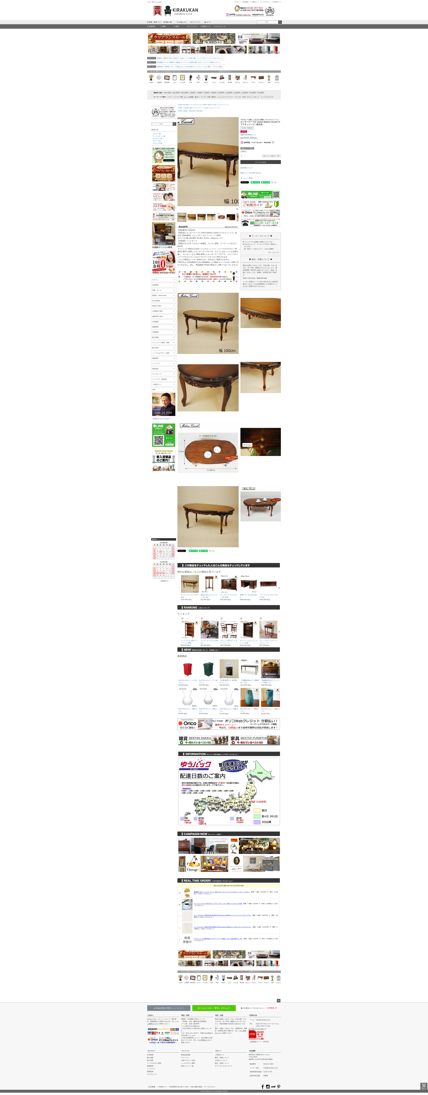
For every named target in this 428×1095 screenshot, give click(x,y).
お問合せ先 (253, 1015)
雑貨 (164, 26)
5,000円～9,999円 (210, 93)
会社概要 (252, 1051)
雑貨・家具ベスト (155, 22)
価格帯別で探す (157, 316)
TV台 (244, 97)
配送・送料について (222, 1057)
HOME (180, 104)
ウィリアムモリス (267, 97)
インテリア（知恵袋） (160, 379)
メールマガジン (266, 2)
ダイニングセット (253, 97)
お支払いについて (221, 1060)
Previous (180, 162)
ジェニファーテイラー (225, 97)
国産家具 (155, 358)
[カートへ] (423, 1087)
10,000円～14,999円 (225, 93)
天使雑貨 (155, 332)
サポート (218, 1051)
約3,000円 (184, 93)
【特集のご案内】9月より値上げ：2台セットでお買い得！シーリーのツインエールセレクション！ (186, 58)
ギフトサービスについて (223, 1066)
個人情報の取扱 (196, 1087)
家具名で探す (157, 306)
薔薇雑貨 (155, 327)
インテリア (193, 26)
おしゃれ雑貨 (188, 97)
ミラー (169, 97)
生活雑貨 (155, 321)
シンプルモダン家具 (154, 1063)
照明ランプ (206, 26)
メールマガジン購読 (188, 1063)
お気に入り (183, 22)
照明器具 (155, 369)
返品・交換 (219, 1015)
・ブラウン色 (156, 134)
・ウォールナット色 (158, 136)
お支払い (151, 1015)
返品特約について (246, 168)
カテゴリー (151, 1051)
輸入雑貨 (155, 337)
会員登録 (245, 2)
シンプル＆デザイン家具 (160, 353)
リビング (197, 108)
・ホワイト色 (156, 141)
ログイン (238, 2)
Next (236, 162)
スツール (238, 97)
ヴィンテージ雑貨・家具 (160, 342)
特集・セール (157, 290)
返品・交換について (222, 1063)
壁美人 (214, 97)
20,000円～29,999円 (256, 93)
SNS (153, 390)
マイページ (196, 22)
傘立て (197, 97)
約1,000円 (167, 93)
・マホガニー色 (156, 138)
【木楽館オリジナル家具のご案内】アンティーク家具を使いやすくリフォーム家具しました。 (185, 62)
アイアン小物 (205, 97)
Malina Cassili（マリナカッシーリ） (219, 104)
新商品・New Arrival (159, 295)
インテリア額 (178, 97)
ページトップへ (278, 1000)
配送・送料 (185, 1015)
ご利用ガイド (255, 2)
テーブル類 (204, 108)
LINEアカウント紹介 (188, 1060)
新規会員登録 (185, 1055)
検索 (280, 22)
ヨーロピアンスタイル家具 (198, 104)
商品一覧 (168, 22)
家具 (177, 26)
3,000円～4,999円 (196, 93)
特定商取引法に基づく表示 (179, 1087)
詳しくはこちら (274, 252)
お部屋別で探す (157, 311)
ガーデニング (220, 26)
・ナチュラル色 (156, 143)
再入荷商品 (156, 301)
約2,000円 (176, 93)
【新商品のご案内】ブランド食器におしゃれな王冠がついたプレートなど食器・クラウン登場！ (185, 67)
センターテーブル (214, 108)
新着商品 (152, 26)
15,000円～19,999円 (241, 93)
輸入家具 (155, 348)
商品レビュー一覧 (187, 1066)
